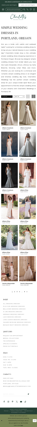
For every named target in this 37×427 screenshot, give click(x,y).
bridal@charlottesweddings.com (17, 386)
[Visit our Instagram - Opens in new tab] (8, 402)
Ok (35, 420)
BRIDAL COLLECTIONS (11, 338)
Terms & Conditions (16, 411)
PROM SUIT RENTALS (10, 346)
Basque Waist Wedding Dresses (15, 325)
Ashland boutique (28, 5)
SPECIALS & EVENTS (10, 343)
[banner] (18, 17)
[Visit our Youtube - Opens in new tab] (21, 402)
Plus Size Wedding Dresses (14, 306)
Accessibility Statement (18, 412)
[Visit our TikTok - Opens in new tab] (25, 402)
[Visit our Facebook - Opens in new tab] (4, 402)
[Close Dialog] (1, 421)
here (21, 425)
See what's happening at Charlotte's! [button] (18, 1)
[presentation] (9, 113)
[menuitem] (9, 5)
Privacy (6, 411)
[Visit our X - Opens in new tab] (17, 402)
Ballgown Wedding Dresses (14, 309)
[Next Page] (27, 291)
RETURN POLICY (28, 411)
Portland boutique (9, 5)
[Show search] (24, 9)
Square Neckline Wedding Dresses (17, 322)
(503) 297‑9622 (8, 378)
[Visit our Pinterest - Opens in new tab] (13, 402)
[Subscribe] (26, 394)
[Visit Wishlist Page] (30, 9)
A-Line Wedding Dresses (12, 311)
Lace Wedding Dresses (12, 317)
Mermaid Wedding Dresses (13, 314)
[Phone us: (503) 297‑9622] (27, 9)
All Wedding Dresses (11, 303)
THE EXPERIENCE (9, 341)
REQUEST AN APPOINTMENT (13, 335)
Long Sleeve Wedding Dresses (15, 319)
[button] (3, 9)
